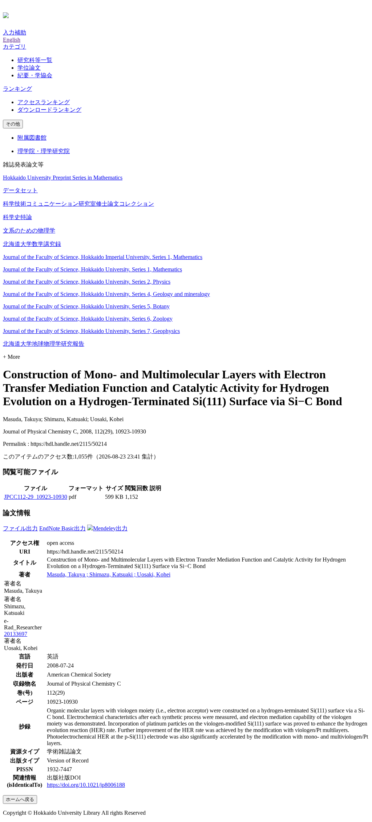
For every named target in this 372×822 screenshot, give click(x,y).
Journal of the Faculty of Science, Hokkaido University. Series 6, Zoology (88, 319)
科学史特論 (17, 217)
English (11, 40)
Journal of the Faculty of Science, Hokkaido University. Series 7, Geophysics (91, 331)
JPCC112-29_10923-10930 (35, 497)
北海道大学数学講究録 (32, 244)
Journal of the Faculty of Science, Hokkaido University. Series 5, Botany (86, 306)
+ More (11, 357)
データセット (20, 190)
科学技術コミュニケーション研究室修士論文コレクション (78, 204)
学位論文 (29, 68)
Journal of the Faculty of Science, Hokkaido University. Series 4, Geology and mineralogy (106, 294)
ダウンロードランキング (49, 110)
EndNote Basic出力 (62, 528)
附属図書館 (31, 138)
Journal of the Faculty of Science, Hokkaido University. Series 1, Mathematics (92, 269)
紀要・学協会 (34, 75)
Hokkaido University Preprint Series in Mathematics (62, 177)
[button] (14, 47)
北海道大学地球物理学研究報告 (43, 344)
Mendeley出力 (110, 528)
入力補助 (14, 32)
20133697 (15, 634)
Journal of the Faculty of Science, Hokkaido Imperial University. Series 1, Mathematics (102, 257)
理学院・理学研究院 (43, 151)
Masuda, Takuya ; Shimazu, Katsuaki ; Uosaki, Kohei (108, 574)
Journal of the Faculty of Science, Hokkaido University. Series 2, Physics (86, 282)
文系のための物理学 (29, 230)
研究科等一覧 (34, 60)
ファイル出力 (20, 528)
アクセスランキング (43, 102)
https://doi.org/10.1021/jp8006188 (86, 785)
